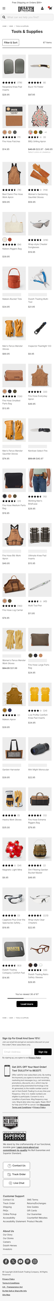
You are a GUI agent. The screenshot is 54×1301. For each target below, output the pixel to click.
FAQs (5, 1210)
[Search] (4, 17)
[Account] (42, 8)
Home (4, 26)
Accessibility (9, 1217)
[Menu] (4, 8)
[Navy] (10, 710)
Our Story (7, 1234)
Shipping (7, 1207)
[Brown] (4, 132)
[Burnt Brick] (10, 239)
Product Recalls (34, 1221)
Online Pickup (9, 1214)
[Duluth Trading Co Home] (26, 9)
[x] (13, 1261)
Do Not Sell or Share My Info (14, 1291)
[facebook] (6, 1261)
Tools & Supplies (22, 26)
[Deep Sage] (40, 132)
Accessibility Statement (14, 1221)
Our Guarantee (34, 1214)
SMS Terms (32, 1199)
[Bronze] (35, 132)
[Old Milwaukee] (30, 132)
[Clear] (40, 965)
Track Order (9, 1203)
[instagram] (35, 1261)
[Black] (10, 391)
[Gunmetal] (15, 132)
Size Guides (33, 1207)
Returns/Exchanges (36, 1203)
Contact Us (8, 1199)
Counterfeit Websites (37, 1217)
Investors (7, 1249)
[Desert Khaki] (10, 132)
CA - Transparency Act (12, 1287)
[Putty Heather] (4, 239)
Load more (27, 1004)
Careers (7, 1242)
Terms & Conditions (11, 1283)
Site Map (6, 1295)
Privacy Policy (35, 1057)
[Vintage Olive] (15, 391)
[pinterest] (28, 1261)
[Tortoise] (30, 965)
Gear (11, 26)
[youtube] (20, 1261)
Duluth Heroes (10, 1245)
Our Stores (8, 1238)
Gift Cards (32, 1210)
